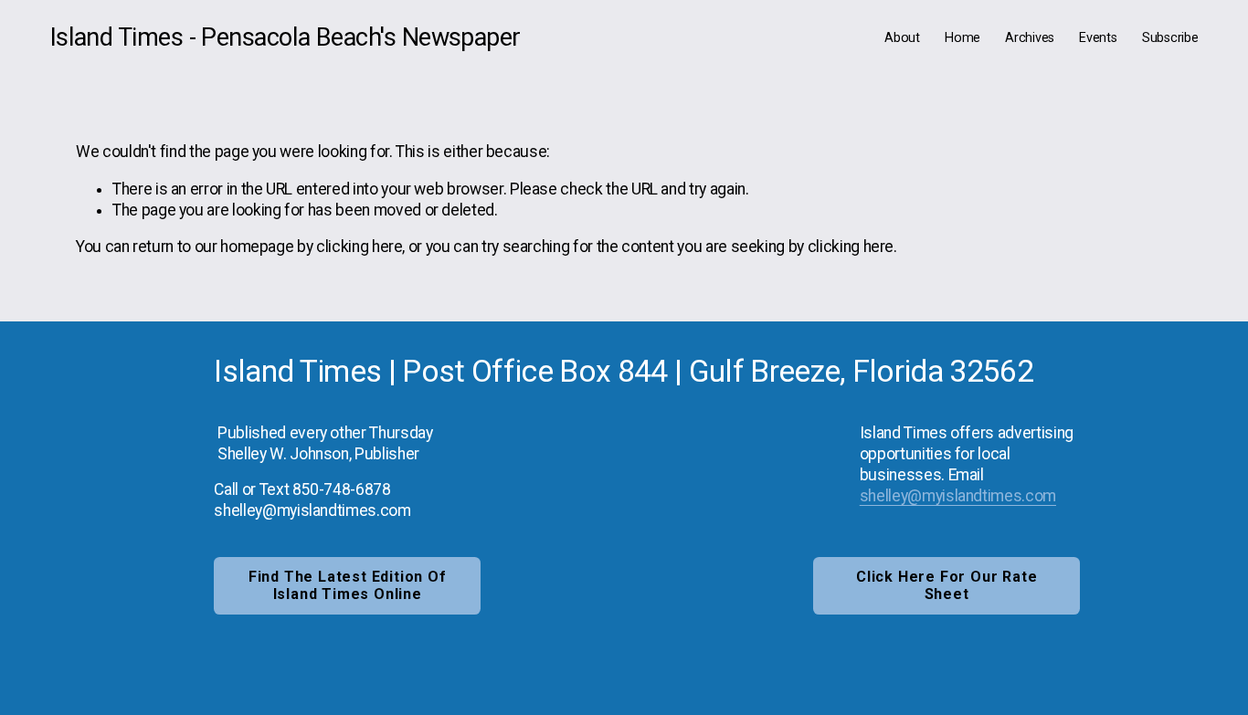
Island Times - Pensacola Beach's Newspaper (285, 37)
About (902, 38)
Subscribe (1170, 38)
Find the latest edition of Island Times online (348, 585)
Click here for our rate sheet (946, 585)
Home (962, 38)
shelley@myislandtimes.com (958, 496)
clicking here (359, 246)
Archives (1029, 38)
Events (1097, 38)
